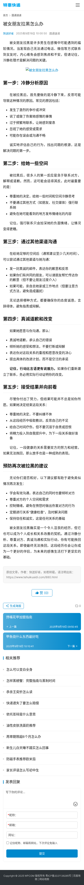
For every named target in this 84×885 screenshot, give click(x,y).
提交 (42, 853)
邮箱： (13, 825)
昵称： (13, 815)
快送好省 (8, 33)
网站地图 (44, 879)
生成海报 (15, 605)
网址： (12, 835)
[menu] (77, 5)
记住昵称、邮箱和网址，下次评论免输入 (33, 843)
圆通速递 (54, 33)
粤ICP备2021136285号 (58, 875)
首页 (5, 15)
